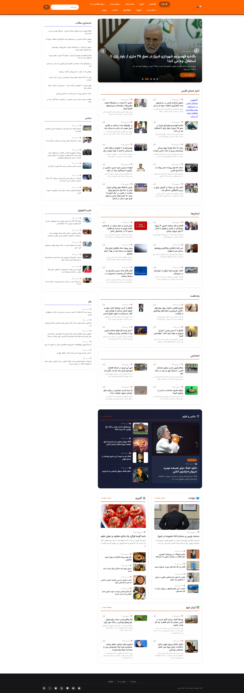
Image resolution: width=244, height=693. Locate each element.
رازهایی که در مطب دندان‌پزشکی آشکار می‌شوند (75, 72)
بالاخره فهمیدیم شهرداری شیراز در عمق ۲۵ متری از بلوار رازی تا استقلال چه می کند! (153, 59)
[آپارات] (79, 688)
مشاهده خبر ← (187, 75)
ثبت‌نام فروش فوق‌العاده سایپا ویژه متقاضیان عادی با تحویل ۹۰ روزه (68, 344)
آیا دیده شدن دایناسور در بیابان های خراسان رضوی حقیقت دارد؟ (117, 392)
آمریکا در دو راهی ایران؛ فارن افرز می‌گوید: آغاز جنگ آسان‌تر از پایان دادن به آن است (63, 179)
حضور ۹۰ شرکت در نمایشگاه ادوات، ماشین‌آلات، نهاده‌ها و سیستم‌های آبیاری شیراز (118, 105)
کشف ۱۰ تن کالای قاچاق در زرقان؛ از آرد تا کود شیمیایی (170, 590)
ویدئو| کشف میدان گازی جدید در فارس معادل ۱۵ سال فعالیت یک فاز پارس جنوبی (169, 622)
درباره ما (133, 681)
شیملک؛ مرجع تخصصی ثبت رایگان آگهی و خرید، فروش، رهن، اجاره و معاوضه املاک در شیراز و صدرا (68, 362)
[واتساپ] (50, 688)
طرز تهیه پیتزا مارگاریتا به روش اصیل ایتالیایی (118, 558)
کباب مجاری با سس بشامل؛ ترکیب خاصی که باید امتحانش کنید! (116, 581)
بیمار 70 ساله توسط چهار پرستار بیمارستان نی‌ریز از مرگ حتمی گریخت (168, 149)
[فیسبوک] (73, 688)
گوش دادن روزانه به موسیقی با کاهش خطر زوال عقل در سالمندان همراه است (64, 270)
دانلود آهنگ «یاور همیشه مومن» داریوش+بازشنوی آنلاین (180, 470)
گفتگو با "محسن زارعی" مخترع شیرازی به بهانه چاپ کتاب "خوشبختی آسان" (168, 333)
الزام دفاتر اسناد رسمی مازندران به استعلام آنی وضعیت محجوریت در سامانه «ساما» (118, 273)
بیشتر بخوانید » (159, 498)
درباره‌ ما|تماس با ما (97, 4)
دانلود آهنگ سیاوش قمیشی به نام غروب (116, 471)
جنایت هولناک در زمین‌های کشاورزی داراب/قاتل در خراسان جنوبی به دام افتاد (170, 555)
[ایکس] (61, 688)
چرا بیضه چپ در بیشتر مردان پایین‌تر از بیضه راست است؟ (63, 283)
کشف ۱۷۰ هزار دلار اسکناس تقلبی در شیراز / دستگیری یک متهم (170, 578)
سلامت (114, 10)
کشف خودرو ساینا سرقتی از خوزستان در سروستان (168, 272)
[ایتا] (67, 688)
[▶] (176, 455)
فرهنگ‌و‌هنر (127, 10)
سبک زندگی (130, 4)
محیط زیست (115, 4)
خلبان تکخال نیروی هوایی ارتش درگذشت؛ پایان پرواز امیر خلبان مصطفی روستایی (170, 647)
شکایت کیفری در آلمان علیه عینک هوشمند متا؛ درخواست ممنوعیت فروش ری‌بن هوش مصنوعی (64, 234)
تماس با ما (122, 681)
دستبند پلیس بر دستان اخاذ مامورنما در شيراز (178, 536)
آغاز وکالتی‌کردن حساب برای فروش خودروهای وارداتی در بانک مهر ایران (118, 621)
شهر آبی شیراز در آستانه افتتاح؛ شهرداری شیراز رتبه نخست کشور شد (118, 369)
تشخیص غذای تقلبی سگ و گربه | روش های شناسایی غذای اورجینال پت (68, 324)
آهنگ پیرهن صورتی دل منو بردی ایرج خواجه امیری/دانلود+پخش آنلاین (117, 443)
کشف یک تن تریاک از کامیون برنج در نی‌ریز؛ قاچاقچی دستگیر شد (168, 189)
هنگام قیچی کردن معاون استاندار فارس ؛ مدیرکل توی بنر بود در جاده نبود (169, 370)
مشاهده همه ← (106, 416)
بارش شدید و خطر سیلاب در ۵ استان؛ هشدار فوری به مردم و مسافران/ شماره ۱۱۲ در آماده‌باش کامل (117, 228)
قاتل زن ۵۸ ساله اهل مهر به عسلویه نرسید (169, 567)
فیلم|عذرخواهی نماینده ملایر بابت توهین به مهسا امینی (64, 191)
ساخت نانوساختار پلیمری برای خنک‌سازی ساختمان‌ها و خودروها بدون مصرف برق (63, 258)
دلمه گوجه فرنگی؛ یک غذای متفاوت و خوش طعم (123, 536)
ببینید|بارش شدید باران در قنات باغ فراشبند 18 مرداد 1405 (118, 428)
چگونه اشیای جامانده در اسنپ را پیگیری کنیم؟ (170, 392)
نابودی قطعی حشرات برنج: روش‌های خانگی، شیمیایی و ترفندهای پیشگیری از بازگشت (168, 311)
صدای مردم (151, 10)
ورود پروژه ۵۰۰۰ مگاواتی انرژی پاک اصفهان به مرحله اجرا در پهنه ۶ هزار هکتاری (118, 251)
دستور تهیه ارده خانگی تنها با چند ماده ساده (117, 570)
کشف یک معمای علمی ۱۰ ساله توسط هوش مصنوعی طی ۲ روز (63, 246)
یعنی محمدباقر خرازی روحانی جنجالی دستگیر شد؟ (63, 141)
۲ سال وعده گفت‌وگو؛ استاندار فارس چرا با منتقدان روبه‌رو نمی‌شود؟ (118, 332)
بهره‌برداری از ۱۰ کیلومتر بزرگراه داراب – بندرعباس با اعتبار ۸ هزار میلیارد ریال (117, 149)
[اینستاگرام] (44, 688)
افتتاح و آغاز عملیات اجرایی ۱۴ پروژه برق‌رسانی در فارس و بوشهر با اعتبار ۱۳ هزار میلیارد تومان (169, 228)
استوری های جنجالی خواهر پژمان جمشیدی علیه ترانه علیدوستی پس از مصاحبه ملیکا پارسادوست (117, 647)
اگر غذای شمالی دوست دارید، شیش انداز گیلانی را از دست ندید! (117, 592)
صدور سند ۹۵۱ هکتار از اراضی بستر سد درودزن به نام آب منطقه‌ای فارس (69, 313)
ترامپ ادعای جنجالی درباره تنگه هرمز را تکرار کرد (64, 166)
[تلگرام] (56, 688)
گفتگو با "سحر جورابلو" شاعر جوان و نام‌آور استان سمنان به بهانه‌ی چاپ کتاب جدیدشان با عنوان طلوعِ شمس (117, 311)
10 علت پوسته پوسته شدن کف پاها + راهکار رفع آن (74, 353)
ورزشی (104, 10)
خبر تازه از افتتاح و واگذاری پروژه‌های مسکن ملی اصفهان (169, 250)
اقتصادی (152, 4)
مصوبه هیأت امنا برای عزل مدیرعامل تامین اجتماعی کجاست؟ (63, 130)
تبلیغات (110, 681)
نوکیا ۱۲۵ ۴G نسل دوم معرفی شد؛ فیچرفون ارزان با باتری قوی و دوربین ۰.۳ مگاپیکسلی (63, 222)
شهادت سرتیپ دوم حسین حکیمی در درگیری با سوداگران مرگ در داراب (117, 169)
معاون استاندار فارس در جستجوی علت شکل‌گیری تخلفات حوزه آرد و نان (168, 104)
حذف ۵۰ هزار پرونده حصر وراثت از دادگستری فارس (169, 169)
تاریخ (142, 4)
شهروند (138, 10)
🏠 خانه (164, 4)
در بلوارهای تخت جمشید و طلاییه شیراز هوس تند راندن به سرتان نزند (118, 127)
